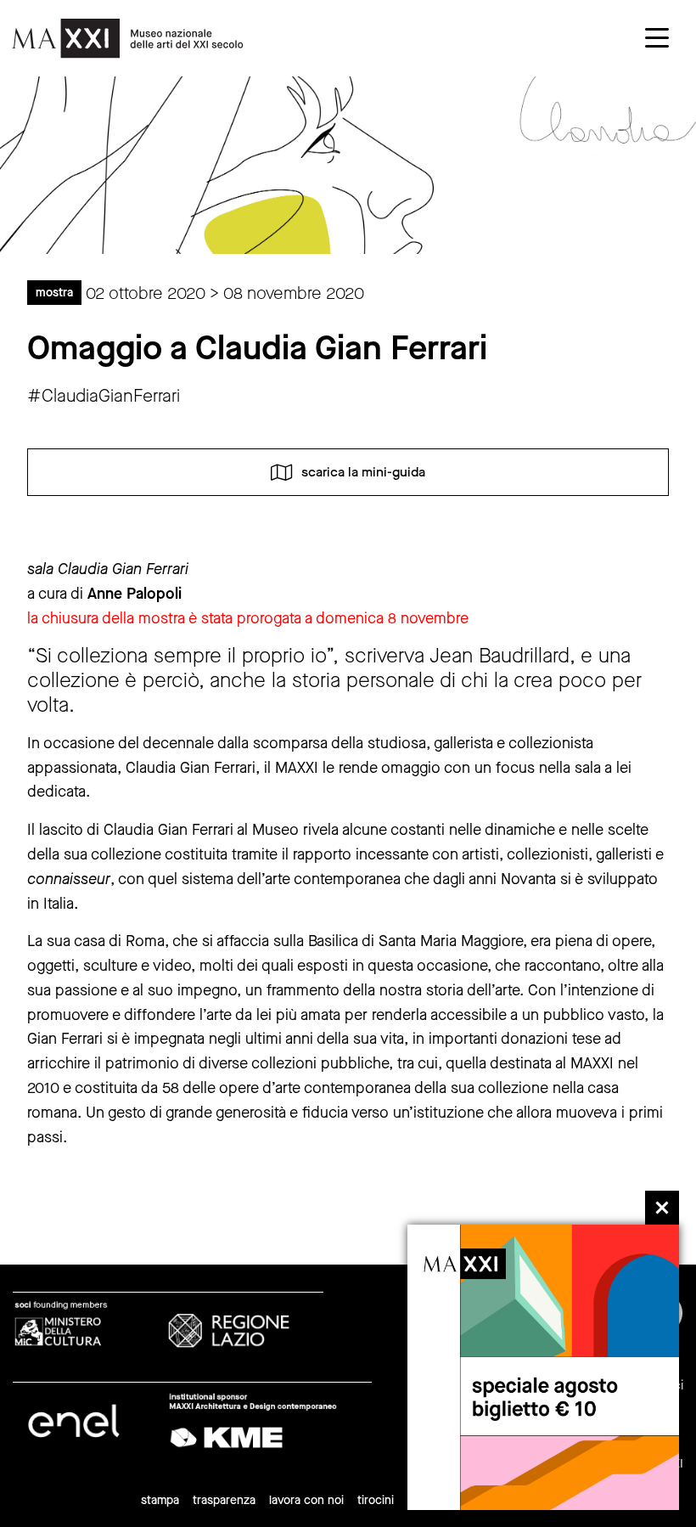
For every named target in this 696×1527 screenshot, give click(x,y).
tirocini (375, 1500)
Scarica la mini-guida (363, 471)
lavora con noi (306, 1500)
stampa (160, 1500)
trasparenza (224, 1500)
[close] (662, 1208)
